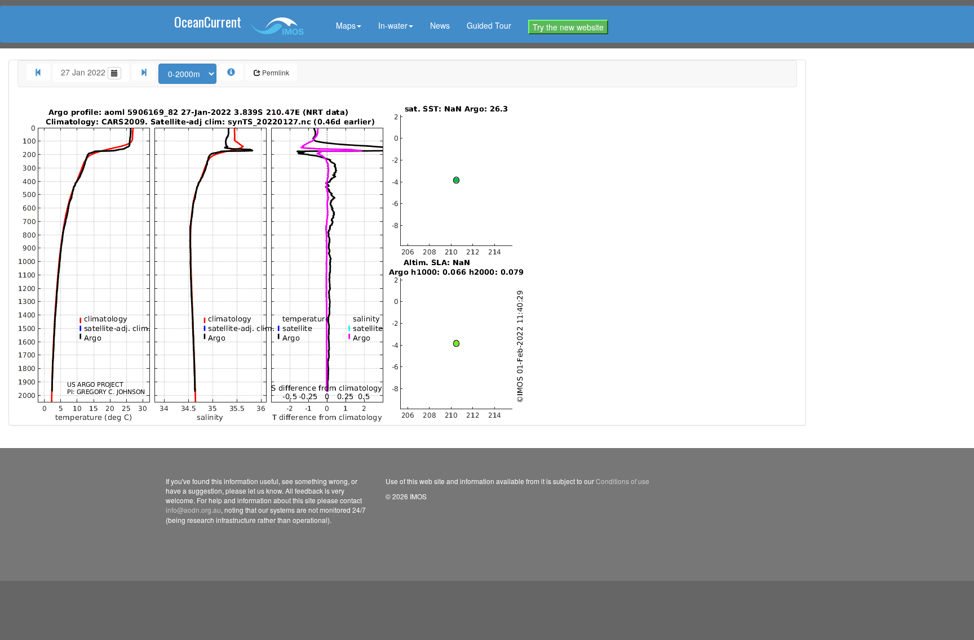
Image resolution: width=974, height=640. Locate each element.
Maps (346, 25)
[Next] (144, 72)
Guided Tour (489, 25)
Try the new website (568, 27)
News (440, 25)
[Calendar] (114, 73)
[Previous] (38, 72)
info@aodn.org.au (193, 509)
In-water (393, 25)
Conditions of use (622, 481)
